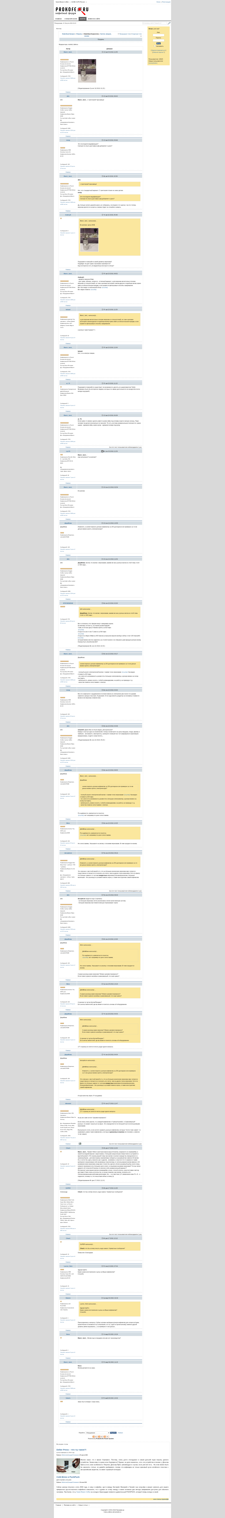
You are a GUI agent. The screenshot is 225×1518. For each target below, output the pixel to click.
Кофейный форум (68, 34)
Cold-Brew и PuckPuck (68, 1477)
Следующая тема (136, 34)
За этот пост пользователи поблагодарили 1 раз (125, 447)
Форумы (79, 34)
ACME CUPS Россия (78, 2)
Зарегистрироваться (158, 50)
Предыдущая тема (125, 34)
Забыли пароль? (158, 52)
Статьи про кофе (70, 19)
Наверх (68, 92)
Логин (158, 2)
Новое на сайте (94, 19)
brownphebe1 (153, 63)
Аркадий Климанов (73, 1455)
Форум (82, 19)
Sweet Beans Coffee (62, 2)
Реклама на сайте (70, 1505)
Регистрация (166, 2)
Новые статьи (83, 1505)
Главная (58, 19)
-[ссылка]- (105, 287)
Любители (64, 1455)
